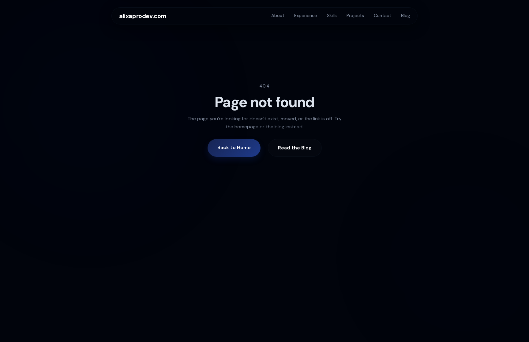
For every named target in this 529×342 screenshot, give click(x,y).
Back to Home (234, 147)
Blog (405, 15)
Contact (382, 15)
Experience (305, 15)
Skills (332, 15)
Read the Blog (295, 148)
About (277, 15)
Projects (355, 15)
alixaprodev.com (143, 16)
